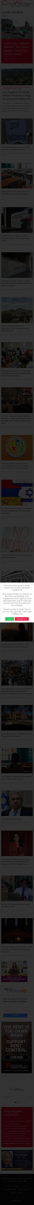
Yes (9, 619)
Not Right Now (22, 619)
